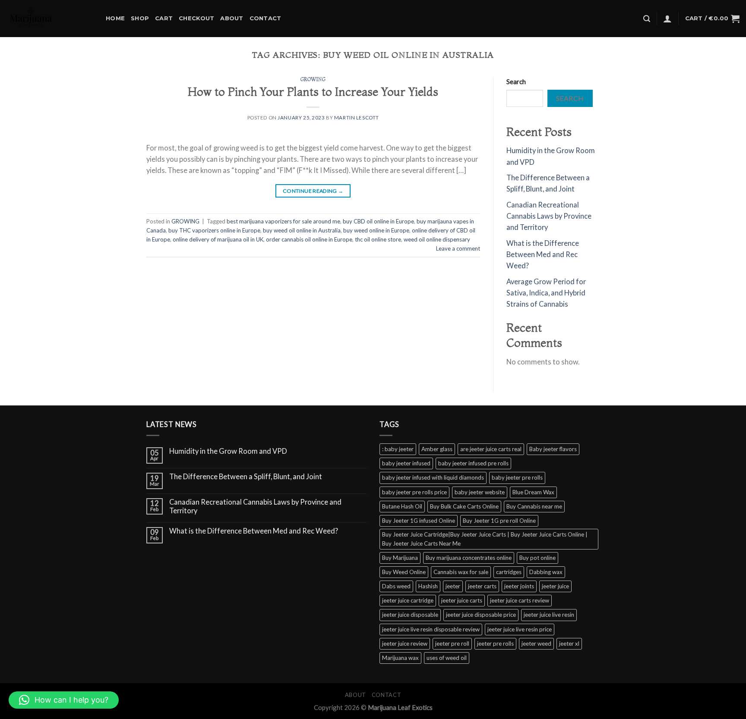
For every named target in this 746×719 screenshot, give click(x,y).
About (231, 18)
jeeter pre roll (452, 643)
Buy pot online (537, 557)
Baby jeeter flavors (553, 449)
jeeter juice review (404, 643)
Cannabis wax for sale (460, 571)
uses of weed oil (447, 657)
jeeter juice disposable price (481, 614)
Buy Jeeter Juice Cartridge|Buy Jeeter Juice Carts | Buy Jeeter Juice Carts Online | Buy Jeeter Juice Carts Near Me (485, 539)
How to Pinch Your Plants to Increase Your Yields (313, 92)
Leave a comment (458, 248)
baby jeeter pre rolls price (414, 492)
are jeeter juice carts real (491, 449)
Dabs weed (396, 586)
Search (516, 81)
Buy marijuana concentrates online (469, 557)
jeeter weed (536, 643)
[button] (64, 700)
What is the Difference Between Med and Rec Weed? (542, 254)
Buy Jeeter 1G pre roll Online (499, 520)
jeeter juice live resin (549, 614)
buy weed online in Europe (376, 230)
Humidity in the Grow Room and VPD (228, 451)
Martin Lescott (356, 117)
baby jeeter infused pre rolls (473, 463)
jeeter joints (519, 586)
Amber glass (436, 449)
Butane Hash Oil (402, 506)
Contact (265, 18)
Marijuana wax (400, 657)
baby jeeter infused (406, 463)
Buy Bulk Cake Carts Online (464, 506)
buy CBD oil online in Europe (378, 221)
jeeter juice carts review (519, 600)
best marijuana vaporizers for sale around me (283, 221)
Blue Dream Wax (533, 492)
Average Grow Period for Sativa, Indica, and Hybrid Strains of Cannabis (546, 293)
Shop (140, 18)
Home (115, 18)
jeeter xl (569, 643)
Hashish (428, 586)
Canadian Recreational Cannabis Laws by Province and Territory (548, 216)
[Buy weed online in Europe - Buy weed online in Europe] (49, 18)
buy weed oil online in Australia (302, 230)
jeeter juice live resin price (519, 629)
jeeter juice (555, 586)
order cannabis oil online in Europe (309, 239)
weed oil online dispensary (437, 239)
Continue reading (313, 191)
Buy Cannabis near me (534, 506)
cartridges (509, 571)
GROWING (313, 79)
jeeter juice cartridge (407, 600)
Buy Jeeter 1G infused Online (418, 520)
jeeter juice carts (461, 600)
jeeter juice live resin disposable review (431, 629)
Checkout (196, 18)
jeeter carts (482, 586)
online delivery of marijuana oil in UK (218, 239)
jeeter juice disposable (410, 614)
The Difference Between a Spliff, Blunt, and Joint (245, 477)
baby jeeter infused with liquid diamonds (433, 477)
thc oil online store (378, 239)
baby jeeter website (480, 492)
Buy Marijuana (400, 557)
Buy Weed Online (404, 571)
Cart (164, 18)
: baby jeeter (398, 449)
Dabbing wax (546, 571)
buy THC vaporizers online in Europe (214, 230)
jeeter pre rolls (495, 643)
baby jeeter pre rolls (517, 477)
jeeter (453, 586)
